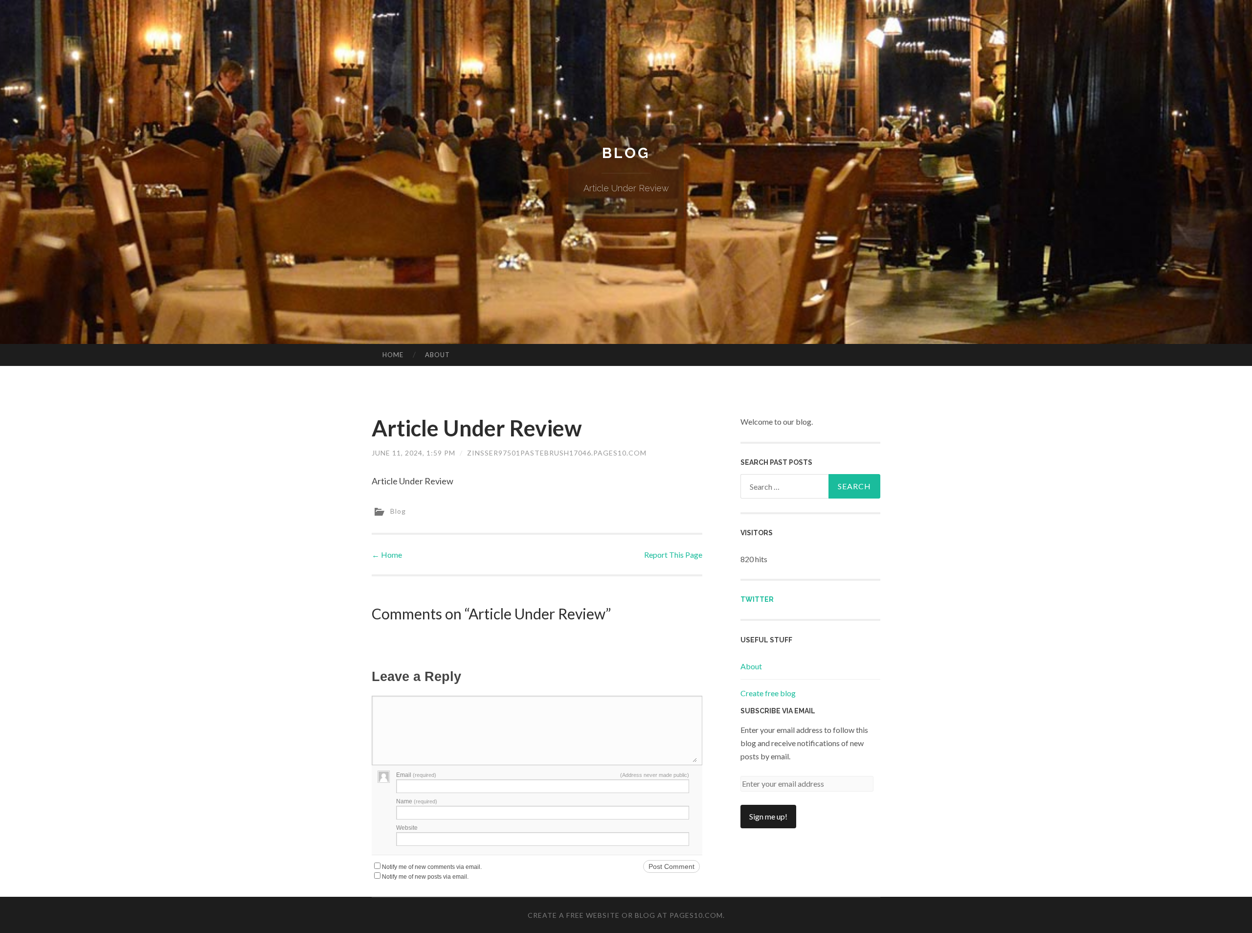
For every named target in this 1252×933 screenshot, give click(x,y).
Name (416, 801)
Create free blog (768, 693)
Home (392, 355)
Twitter (757, 599)
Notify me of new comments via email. (432, 867)
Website (407, 827)
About (437, 355)
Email (416, 775)
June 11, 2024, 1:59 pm (413, 453)
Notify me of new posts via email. (425, 876)
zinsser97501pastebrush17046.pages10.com (557, 453)
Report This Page (673, 554)
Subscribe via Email (777, 711)
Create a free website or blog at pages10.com (625, 915)
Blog (626, 152)
